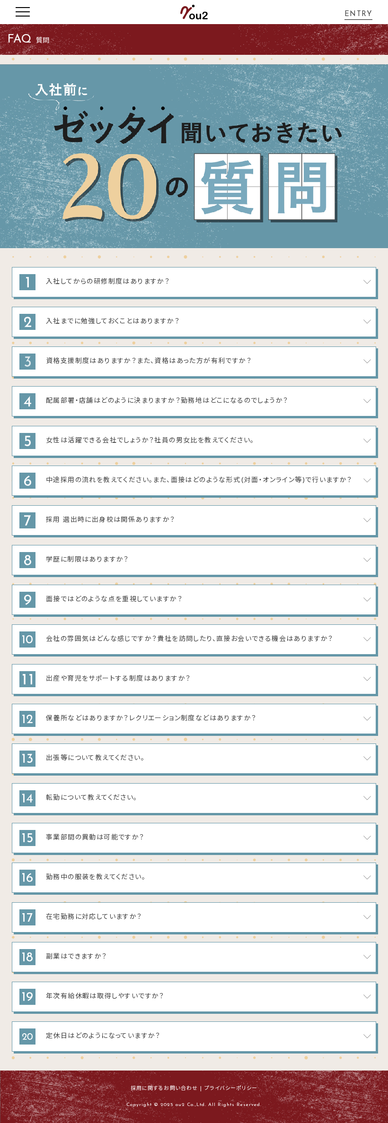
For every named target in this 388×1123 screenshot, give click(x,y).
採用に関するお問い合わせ (164, 1088)
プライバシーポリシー (230, 1088)
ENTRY (358, 14)
